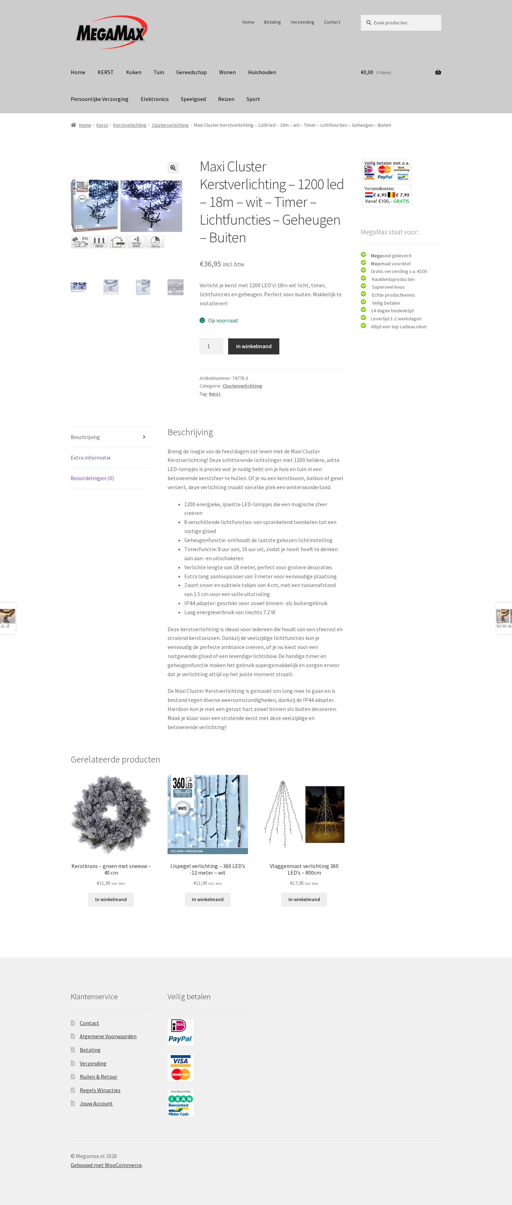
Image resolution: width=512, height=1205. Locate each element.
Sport (253, 98)
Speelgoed (193, 98)
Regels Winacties (100, 1090)
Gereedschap (191, 72)
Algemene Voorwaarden (108, 1036)
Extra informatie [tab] (91, 457)
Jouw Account (96, 1103)
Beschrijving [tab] (85, 436)
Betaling (272, 22)
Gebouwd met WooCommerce (106, 1164)
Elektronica (155, 98)
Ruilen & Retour (98, 1076)
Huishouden (262, 72)
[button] (173, 167)
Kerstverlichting (130, 125)
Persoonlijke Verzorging (100, 98)
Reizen (226, 98)
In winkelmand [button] (111, 899)
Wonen (227, 72)
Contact (332, 22)
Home (248, 22)
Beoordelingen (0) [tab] (92, 478)
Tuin (159, 72)
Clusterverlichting (170, 125)
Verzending (303, 22)
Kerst (102, 125)
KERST (106, 72)
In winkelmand (254, 346)
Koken (133, 72)
